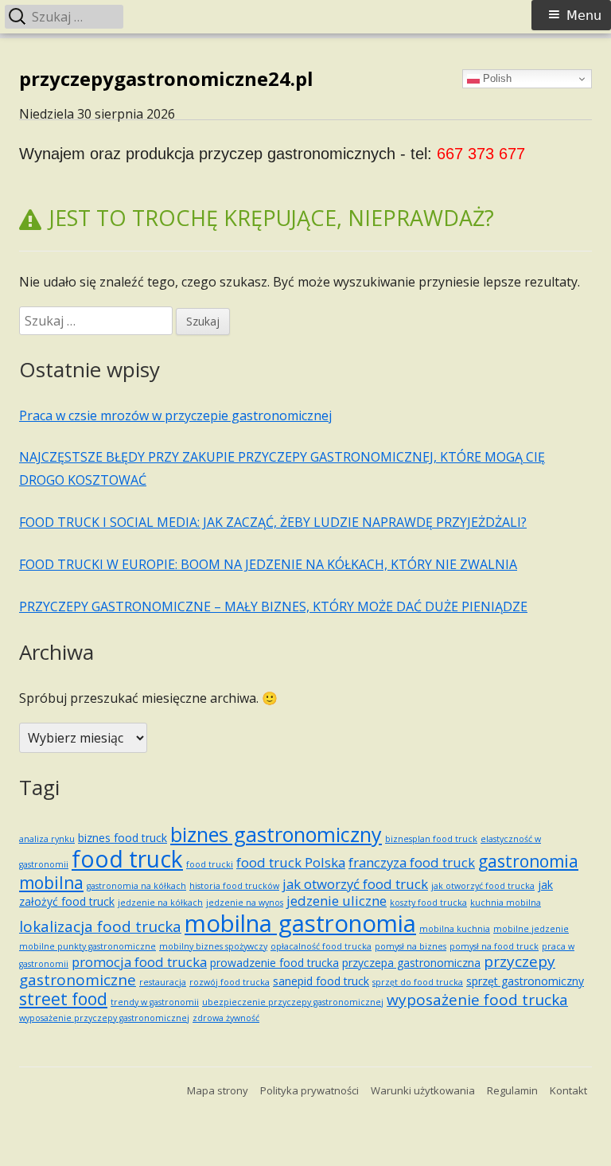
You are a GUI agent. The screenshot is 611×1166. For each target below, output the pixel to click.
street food (63, 999)
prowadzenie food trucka (274, 962)
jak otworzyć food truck (355, 884)
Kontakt (568, 1090)
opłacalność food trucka (321, 946)
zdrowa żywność (226, 1018)
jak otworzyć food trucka (483, 885)
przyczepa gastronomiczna (411, 962)
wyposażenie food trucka (477, 999)
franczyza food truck (411, 862)
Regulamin (512, 1090)
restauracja (162, 982)
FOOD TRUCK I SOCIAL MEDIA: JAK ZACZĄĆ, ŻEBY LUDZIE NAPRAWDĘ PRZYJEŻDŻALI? (273, 522)
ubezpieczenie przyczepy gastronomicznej (292, 1002)
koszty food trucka (428, 902)
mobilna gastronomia (300, 923)
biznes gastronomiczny (276, 834)
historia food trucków (234, 885)
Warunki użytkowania (423, 1090)
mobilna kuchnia (454, 928)
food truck (127, 859)
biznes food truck (122, 837)
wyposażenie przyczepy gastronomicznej (104, 1018)
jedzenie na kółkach (160, 902)
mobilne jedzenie (531, 928)
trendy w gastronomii (155, 1002)
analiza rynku (47, 838)
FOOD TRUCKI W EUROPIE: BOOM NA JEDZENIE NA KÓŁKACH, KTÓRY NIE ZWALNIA (268, 564)
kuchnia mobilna (505, 902)
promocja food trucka (139, 962)
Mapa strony (217, 1090)
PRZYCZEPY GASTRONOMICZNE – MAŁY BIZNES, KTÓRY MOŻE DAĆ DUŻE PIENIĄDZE (273, 606)
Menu (583, 15)
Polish (496, 78)
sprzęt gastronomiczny (525, 981)
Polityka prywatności (309, 1090)
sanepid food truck (321, 981)
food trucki (209, 864)
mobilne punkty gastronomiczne (87, 946)
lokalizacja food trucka (100, 926)
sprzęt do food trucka (417, 982)
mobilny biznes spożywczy (213, 946)
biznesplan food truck (431, 838)
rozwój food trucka (229, 982)
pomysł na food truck (494, 946)
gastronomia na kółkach (136, 885)
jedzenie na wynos (244, 902)
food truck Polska (290, 862)
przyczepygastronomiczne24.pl (166, 79)
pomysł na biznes (410, 946)
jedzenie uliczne (336, 900)
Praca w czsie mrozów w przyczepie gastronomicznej (175, 415)
